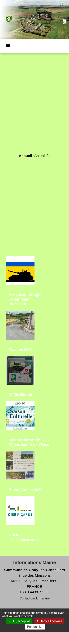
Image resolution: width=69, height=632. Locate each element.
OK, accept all (20, 621)
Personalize (35, 626)
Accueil (25, 156)
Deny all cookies (50, 621)
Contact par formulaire (35, 598)
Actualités (42, 156)
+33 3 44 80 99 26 (35, 592)
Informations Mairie (34, 562)
